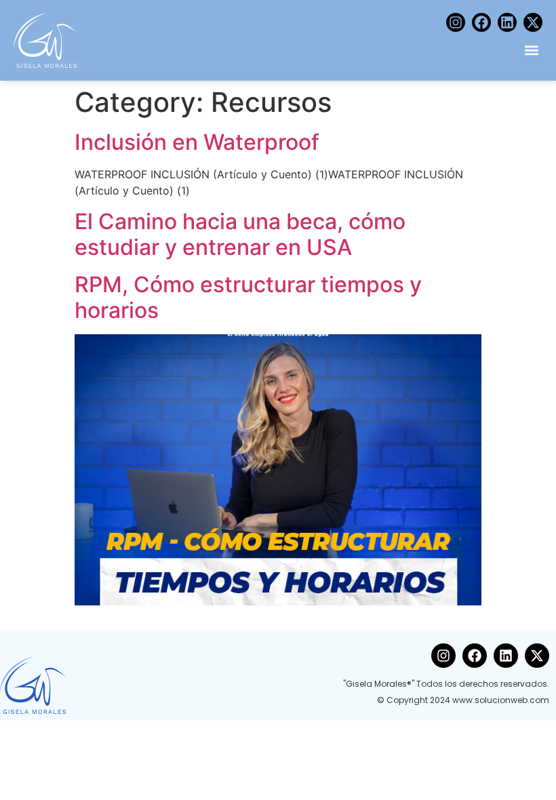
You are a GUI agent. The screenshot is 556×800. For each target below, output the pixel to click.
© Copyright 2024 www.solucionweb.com (463, 700)
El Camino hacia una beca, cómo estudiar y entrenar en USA (240, 234)
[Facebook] (481, 22)
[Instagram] (455, 22)
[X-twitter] (532, 22)
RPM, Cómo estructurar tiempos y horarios (248, 297)
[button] (531, 50)
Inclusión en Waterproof (197, 142)
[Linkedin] (507, 22)
